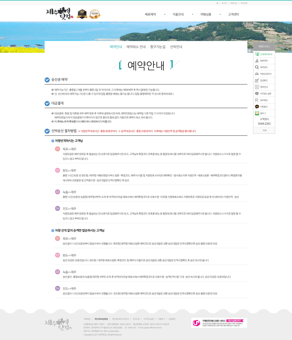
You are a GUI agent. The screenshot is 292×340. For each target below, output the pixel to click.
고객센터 (233, 14)
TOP (264, 130)
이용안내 (178, 14)
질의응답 (263, 100)
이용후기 (161, 319)
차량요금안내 (265, 74)
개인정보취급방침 (101, 319)
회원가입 (233, 3)
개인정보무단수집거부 (120, 319)
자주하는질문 (149, 319)
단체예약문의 (266, 54)
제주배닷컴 (61, 13)
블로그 (263, 113)
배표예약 (150, 14)
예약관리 (263, 67)
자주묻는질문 (265, 94)
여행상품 (205, 14)
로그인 (224, 3)
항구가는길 (157, 47)
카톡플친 (263, 107)
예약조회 (244, 3)
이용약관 (86, 319)
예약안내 (116, 47)
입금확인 (263, 80)
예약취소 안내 (136, 47)
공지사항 (136, 319)
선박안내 (176, 47)
